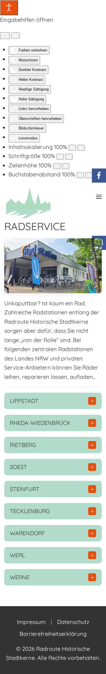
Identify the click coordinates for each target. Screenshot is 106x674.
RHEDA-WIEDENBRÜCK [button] (40, 422)
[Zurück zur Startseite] (28, 202)
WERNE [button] (19, 577)
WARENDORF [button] (27, 533)
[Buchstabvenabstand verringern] (80, 175)
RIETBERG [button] (23, 444)
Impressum (31, 621)
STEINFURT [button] (24, 488)
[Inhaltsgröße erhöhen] (81, 148)
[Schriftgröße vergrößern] (69, 157)
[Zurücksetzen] (5, 35)
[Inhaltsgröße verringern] (72, 148)
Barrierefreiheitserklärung (53, 633)
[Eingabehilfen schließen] (15, 36)
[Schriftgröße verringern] (60, 157)
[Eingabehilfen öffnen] (9, 7)
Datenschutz (73, 621)
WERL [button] (17, 555)
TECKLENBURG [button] (30, 511)
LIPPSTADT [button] (24, 400)
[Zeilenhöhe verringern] (56, 166)
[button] (99, 197)
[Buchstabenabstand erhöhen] (89, 175)
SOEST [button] (18, 466)
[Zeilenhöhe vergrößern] (65, 166)
